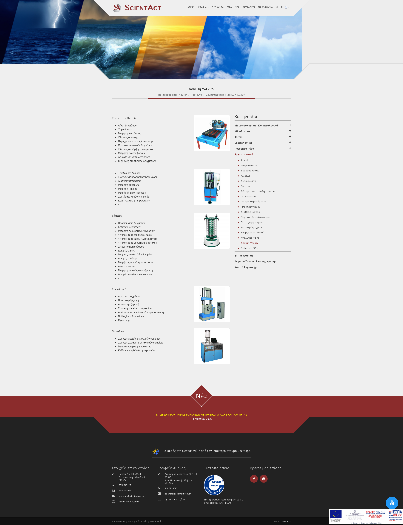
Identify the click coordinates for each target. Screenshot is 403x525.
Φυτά (238, 137)
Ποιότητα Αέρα (244, 148)
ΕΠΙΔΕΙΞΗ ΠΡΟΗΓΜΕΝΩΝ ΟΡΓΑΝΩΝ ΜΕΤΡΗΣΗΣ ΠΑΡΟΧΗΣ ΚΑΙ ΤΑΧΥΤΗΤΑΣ (201, 414)
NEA (237, 7)
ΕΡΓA (229, 7)
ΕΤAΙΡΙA (202, 7)
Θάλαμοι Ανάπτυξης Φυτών (258, 191)
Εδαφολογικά (243, 143)
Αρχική (183, 94)
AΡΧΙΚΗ (191, 7)
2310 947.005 (125, 490)
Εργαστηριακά (215, 94)
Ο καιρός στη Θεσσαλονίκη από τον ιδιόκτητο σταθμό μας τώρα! (207, 451)
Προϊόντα (196, 94)
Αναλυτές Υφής (250, 237)
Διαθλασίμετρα (250, 211)
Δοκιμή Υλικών (236, 94)
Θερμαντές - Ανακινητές (256, 217)
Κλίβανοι (246, 175)
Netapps (287, 521)
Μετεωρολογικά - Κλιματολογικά (256, 125)
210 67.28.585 (171, 488)
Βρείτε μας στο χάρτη (129, 501)
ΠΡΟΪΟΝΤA (218, 7)
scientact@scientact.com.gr (132, 496)
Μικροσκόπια (249, 165)
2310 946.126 (125, 485)
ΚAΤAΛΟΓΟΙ (248, 7)
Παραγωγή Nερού (252, 222)
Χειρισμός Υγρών (251, 227)
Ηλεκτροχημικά (250, 206)
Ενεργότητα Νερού (252, 232)
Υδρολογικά (242, 131)
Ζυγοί (244, 160)
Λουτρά (245, 186)
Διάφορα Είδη (249, 248)
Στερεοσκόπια (250, 170)
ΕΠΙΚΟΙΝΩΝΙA (265, 7)
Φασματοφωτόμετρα (254, 201)
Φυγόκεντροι (249, 196)
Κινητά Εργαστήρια (247, 267)
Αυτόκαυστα (248, 180)
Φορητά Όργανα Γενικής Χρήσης (255, 261)
